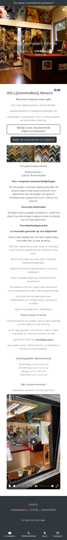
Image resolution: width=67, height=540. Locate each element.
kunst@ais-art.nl (44, 339)
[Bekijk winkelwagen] (63, 10)
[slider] (19, 485)
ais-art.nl (33, 504)
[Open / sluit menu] (3, 10)
